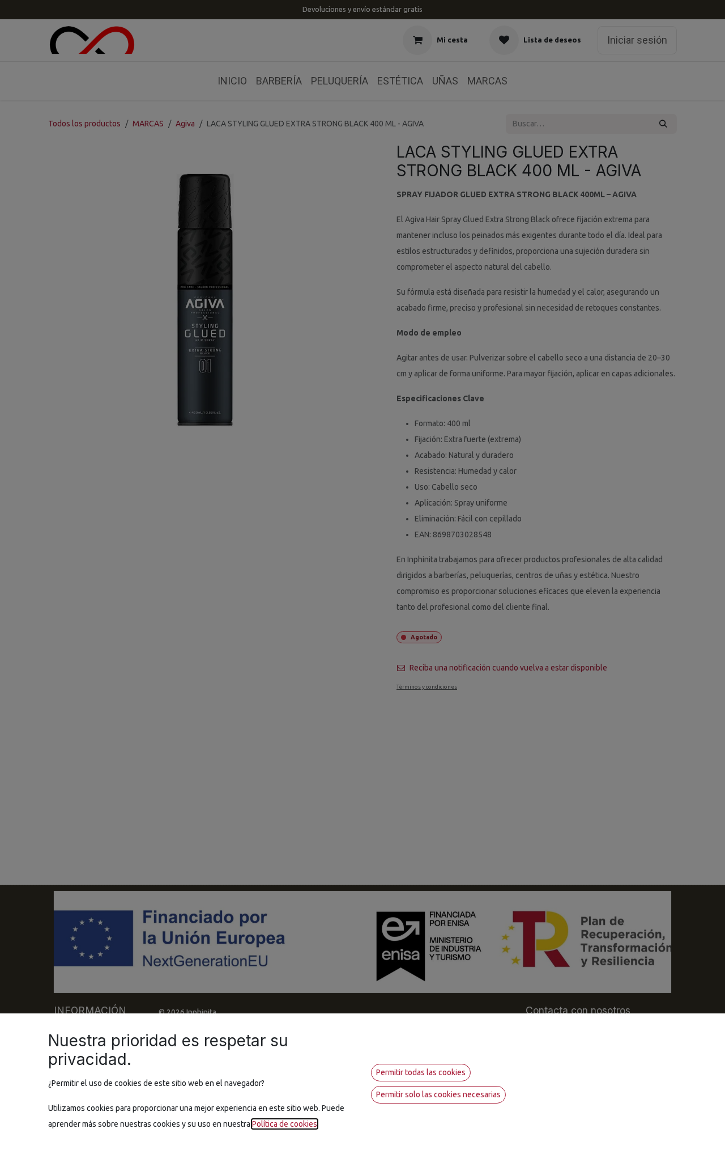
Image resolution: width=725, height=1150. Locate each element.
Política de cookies (284, 1123)
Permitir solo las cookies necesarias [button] (438, 1094)
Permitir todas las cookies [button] (421, 1072)
